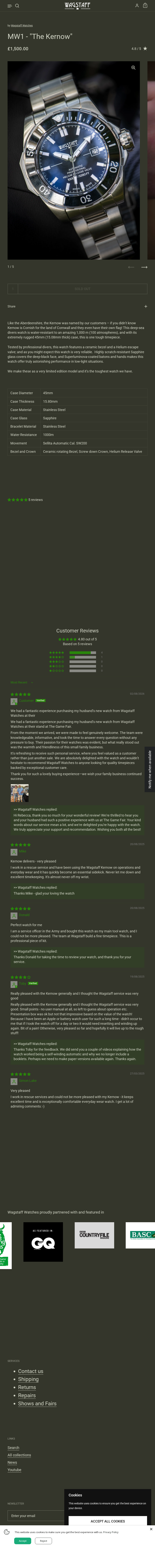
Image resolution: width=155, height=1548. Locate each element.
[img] (21, 694)
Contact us (30, 1371)
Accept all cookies (108, 1521)
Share (11, 306)
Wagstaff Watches (22, 25)
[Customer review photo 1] (20, 793)
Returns (27, 1387)
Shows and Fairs (37, 1403)
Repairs (27, 1395)
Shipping (28, 1379)
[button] (18, 500)
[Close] (151, 1529)
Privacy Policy (111, 1532)
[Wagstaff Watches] (77, 5)
